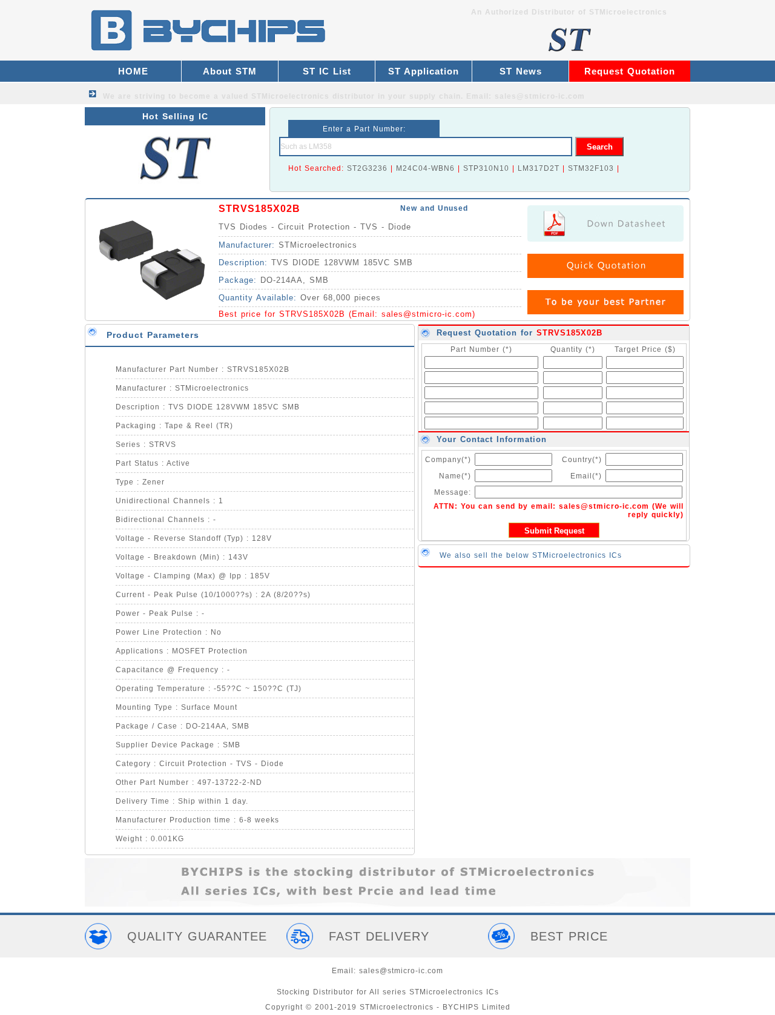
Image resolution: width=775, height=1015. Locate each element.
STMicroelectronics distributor (313, 96)
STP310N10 (486, 168)
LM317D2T (538, 168)
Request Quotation (629, 71)
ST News (521, 71)
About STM (230, 71)
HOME (133, 71)
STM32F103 (591, 168)
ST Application (423, 71)
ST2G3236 (367, 168)
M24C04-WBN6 (425, 168)
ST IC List (327, 71)
